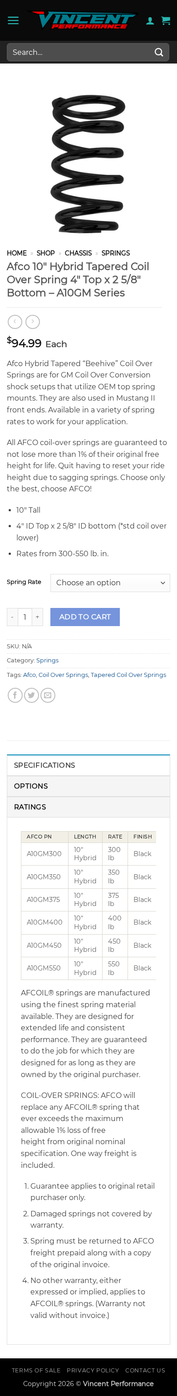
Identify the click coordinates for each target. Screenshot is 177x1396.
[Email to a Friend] (47, 695)
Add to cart (85, 616)
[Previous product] (32, 322)
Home (17, 253)
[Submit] (159, 52)
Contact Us (145, 1370)
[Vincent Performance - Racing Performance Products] (83, 20)
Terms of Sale (36, 1370)
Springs (116, 253)
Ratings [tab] (30, 807)
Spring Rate (24, 582)
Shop (46, 253)
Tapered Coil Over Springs (128, 674)
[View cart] (165, 20)
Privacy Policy (93, 1370)
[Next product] (15, 322)
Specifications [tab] (44, 765)
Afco (29, 674)
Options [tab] (31, 786)
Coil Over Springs (63, 674)
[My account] (150, 20)
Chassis (78, 253)
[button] (13, 20)
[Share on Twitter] (31, 695)
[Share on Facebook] (15, 695)
